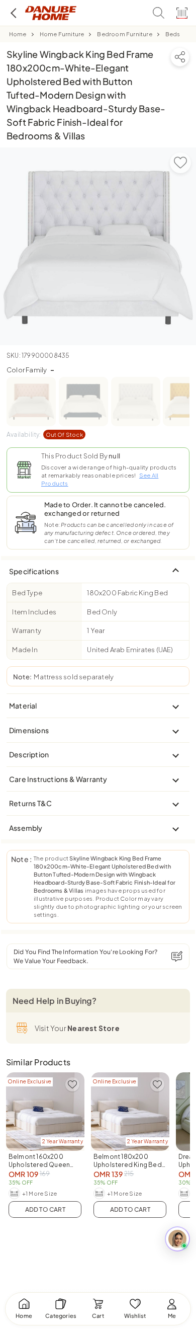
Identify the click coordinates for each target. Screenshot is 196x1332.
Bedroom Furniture (124, 34)
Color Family (30, 370)
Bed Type (27, 593)
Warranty (26, 630)
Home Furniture (62, 34)
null (114, 456)
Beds (172, 34)
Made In (24, 650)
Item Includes (34, 612)
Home (18, 34)
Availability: (45, 434)
